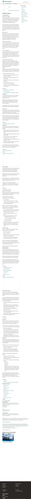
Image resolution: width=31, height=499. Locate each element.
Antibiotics (5, 318)
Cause (22, 8)
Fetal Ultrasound (5, 271)
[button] (26, 2)
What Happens (24, 12)
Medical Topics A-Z (18, 483)
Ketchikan (6, 496)
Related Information (24, 20)
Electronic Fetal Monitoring (7, 270)
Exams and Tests (24, 15)
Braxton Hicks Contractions (7, 150)
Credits (23, 22)
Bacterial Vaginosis (6, 385)
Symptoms (23, 11)
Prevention (23, 9)
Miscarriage (5, 389)
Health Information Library (8, 3)
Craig (3, 496)
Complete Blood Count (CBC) (7, 267)
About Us (3, 487)
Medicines (23, 19)
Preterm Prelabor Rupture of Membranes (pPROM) (10, 92)
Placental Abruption (6, 91)
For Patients (4, 483)
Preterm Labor (15, 3)
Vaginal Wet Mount (6, 274)
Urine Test (4, 273)
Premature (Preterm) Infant (7, 189)
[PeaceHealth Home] (6, 1)
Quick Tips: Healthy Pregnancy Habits (9, 123)
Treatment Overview (25, 16)
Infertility (4, 386)
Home (3, 3)
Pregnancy (5, 396)
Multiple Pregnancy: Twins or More (8, 390)
